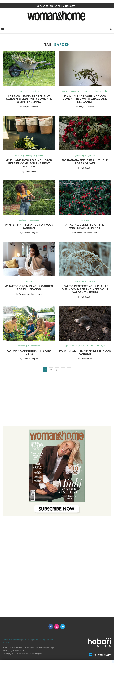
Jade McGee (30, 171)
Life (107, 91)
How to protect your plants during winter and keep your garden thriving (85, 289)
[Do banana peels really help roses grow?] (85, 133)
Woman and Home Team (86, 232)
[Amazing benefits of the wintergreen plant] (85, 197)
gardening (23, 91)
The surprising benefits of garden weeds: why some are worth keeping (29, 98)
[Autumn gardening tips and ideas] (29, 323)
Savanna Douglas (30, 232)
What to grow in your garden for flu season (29, 288)
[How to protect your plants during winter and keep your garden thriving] (85, 259)
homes (98, 91)
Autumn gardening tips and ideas (29, 352)
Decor (64, 91)
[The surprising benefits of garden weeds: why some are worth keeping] (29, 68)
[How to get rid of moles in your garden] (85, 323)
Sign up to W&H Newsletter (64, 6)
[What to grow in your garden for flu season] (29, 259)
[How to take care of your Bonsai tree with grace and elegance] (85, 68)
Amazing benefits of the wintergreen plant (85, 226)
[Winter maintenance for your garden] (29, 197)
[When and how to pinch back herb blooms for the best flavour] (29, 133)
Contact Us (27, 639)
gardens (35, 91)
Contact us (42, 6)
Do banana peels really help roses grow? (85, 162)
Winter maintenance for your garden (29, 226)
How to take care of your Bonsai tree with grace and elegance (85, 98)
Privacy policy (39, 639)
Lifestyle (101, 346)
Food (17, 155)
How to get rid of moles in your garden (85, 352)
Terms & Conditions (12, 639)
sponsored (34, 220)
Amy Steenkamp (30, 106)
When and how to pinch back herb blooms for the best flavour (29, 163)
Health (29, 281)
